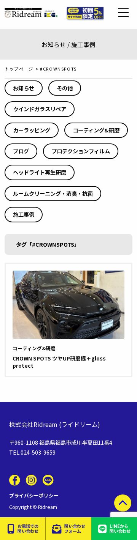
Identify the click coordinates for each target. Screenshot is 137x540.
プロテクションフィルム (80, 151)
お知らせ (23, 88)
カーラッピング (31, 130)
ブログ (21, 151)
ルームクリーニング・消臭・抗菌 (53, 193)
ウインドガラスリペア (39, 109)
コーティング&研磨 (96, 130)
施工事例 (23, 214)
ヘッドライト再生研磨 (39, 172)
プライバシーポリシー (34, 495)
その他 (65, 88)
